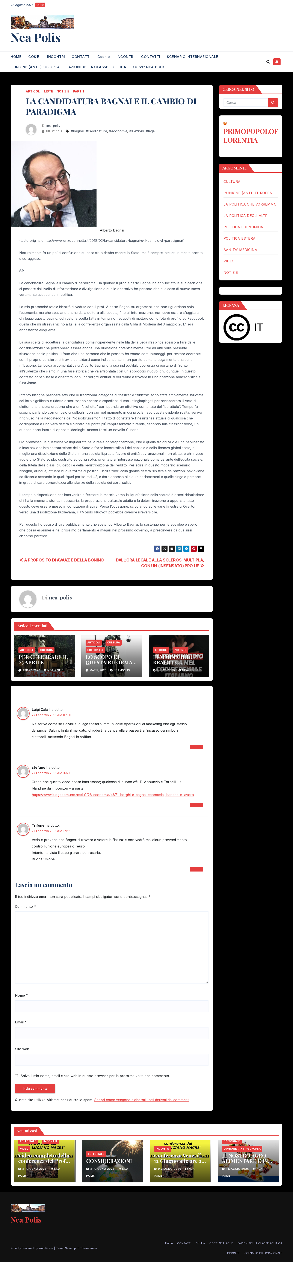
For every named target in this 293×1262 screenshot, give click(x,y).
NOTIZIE (63, 91)
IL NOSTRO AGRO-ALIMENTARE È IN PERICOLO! (245, 1161)
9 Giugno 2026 (170, 1168)
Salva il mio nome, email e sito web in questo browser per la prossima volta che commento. (95, 1076)
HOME (16, 56)
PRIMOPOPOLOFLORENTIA (251, 135)
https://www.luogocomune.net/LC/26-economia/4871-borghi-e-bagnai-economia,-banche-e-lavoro (113, 795)
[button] (268, 62)
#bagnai (77, 131)
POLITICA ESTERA (239, 238)
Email (21, 1022)
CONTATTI (81, 56)
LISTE (48, 91)
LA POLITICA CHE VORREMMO (250, 204)
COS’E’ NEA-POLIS (149, 67)
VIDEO (229, 261)
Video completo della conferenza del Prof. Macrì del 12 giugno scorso (43, 1163)
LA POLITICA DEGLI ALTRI (246, 215)
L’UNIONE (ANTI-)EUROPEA (248, 193)
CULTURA (46, 650)
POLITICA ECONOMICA (243, 227)
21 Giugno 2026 (35, 1168)
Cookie (103, 56)
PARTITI (79, 91)
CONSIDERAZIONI (109, 1160)
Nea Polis (36, 37)
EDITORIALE (95, 650)
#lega (150, 131)
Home (169, 1243)
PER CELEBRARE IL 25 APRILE (43, 659)
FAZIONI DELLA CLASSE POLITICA (96, 67)
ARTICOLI (33, 91)
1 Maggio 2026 (238, 1168)
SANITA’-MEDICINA (240, 250)
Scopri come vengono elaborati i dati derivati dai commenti (141, 1100)
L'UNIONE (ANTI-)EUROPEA (242, 1148)
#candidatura (96, 131)
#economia (118, 131)
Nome (21, 995)
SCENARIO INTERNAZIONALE (192, 56)
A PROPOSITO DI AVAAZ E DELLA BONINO (63, 560)
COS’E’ (34, 56)
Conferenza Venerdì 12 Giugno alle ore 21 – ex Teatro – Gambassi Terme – (179, 1163)
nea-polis (53, 126)
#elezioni (136, 131)
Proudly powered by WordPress (32, 1248)
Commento (25, 906)
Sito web (22, 1049)
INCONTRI (56, 56)
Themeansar (88, 1248)
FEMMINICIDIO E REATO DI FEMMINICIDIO (175, 662)
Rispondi (196, 747)
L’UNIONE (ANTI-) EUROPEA (35, 67)
